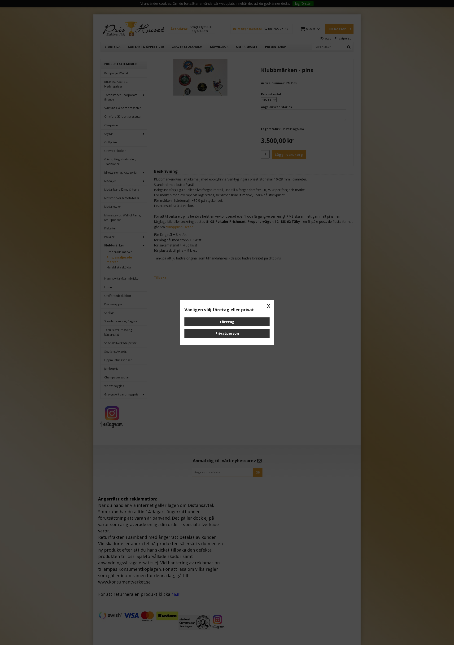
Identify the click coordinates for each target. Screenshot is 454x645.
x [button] (269, 305)
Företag (227, 321)
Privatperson (227, 333)
